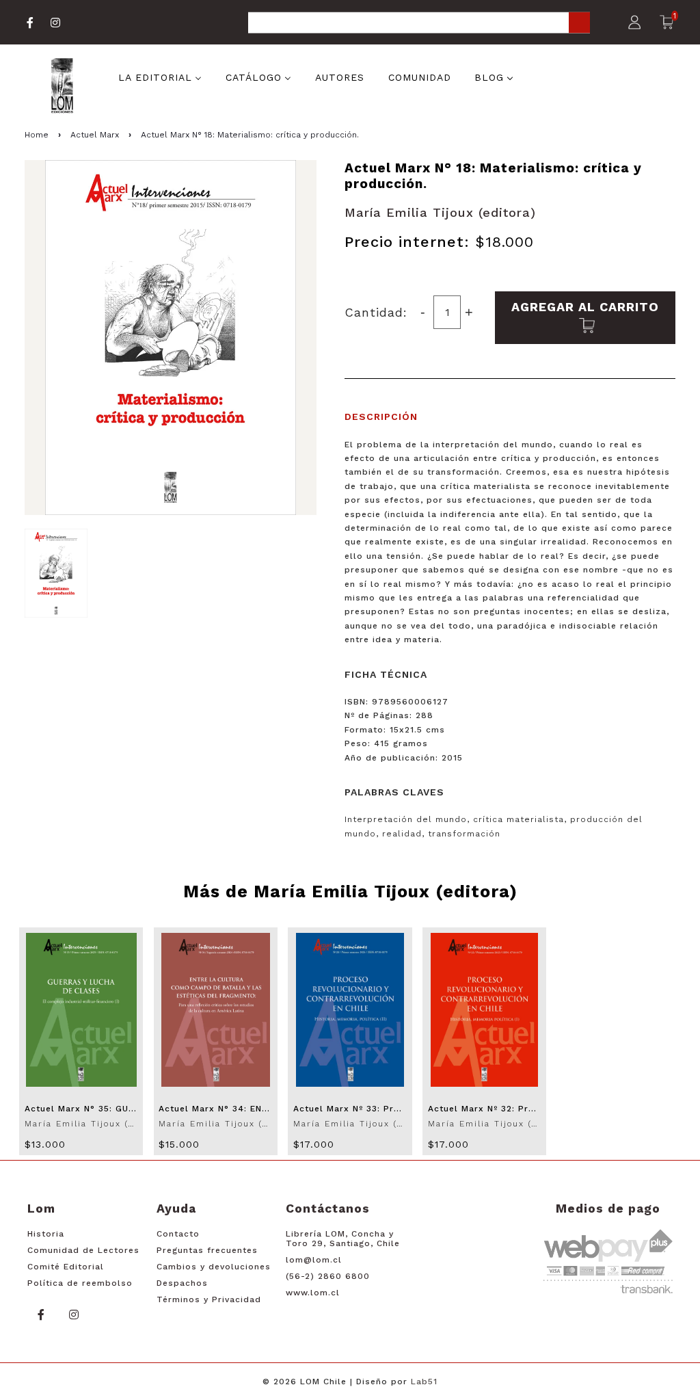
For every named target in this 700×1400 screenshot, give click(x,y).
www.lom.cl (313, 1292)
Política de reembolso (80, 1283)
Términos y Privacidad (209, 1299)
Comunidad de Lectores (83, 1250)
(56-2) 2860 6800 (328, 1276)
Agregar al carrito (585, 307)
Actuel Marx (94, 135)
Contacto (178, 1234)
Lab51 (424, 1381)
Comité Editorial (65, 1266)
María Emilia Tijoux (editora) (440, 212)
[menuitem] (160, 75)
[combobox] (419, 24)
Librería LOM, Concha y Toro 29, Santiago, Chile (343, 1238)
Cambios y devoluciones (214, 1266)
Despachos (182, 1283)
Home (37, 135)
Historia (45, 1234)
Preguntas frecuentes (207, 1250)
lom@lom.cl (314, 1260)
